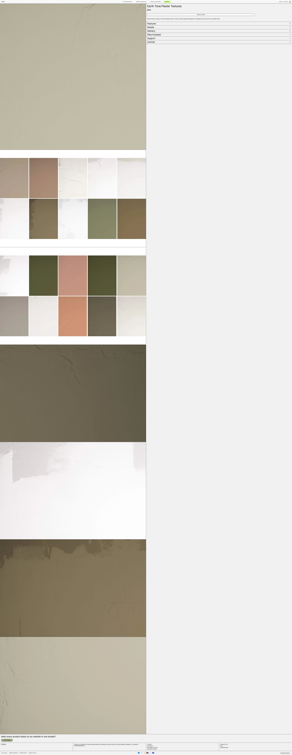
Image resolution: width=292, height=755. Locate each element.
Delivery (151, 31)
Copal (3, 1)
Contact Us (224, 744)
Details (150, 27)
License (151, 42)
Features (151, 23)
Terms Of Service (13, 752)
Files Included (154, 34)
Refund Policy (23, 752)
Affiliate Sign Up (152, 747)
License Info (224, 747)
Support (151, 38)
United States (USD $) (285, 752)
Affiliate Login (152, 749)
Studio (149, 744)
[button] (290, 2)
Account (150, 746)
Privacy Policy (32, 752)
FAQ (221, 746)
